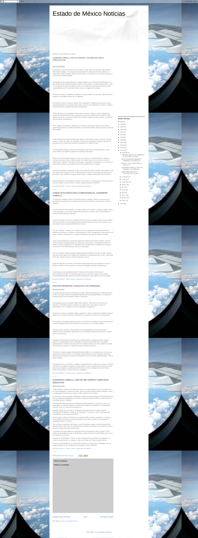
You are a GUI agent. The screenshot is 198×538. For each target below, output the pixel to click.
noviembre (125, 177)
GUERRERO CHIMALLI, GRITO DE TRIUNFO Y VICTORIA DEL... (132, 168)
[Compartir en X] (83, 456)
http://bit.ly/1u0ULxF (59, 186)
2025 (122, 121)
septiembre (125, 182)
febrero (124, 197)
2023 (122, 127)
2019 (122, 137)
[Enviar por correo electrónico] (79, 456)
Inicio (85, 517)
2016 (122, 145)
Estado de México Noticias (89, 13)
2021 (122, 132)
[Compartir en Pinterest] (87, 456)
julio (123, 187)
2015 (122, 148)
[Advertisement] (99, 35)
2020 (122, 134)
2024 (122, 124)
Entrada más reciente (61, 517)
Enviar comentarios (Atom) (69, 521)
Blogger (109, 532)
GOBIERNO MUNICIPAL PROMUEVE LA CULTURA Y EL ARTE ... (132, 155)
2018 (122, 140)
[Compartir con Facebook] (85, 456)
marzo (124, 195)
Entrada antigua (106, 517)
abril (123, 192)
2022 (122, 129)
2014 (122, 150)
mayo (124, 190)
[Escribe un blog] (81, 456)
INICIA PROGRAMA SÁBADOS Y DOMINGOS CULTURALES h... (131, 160)
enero (124, 200)
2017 (122, 142)
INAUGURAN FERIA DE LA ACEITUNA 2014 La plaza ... (130, 172)
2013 (122, 203)
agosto (124, 184)
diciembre (125, 152)
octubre (124, 179)
